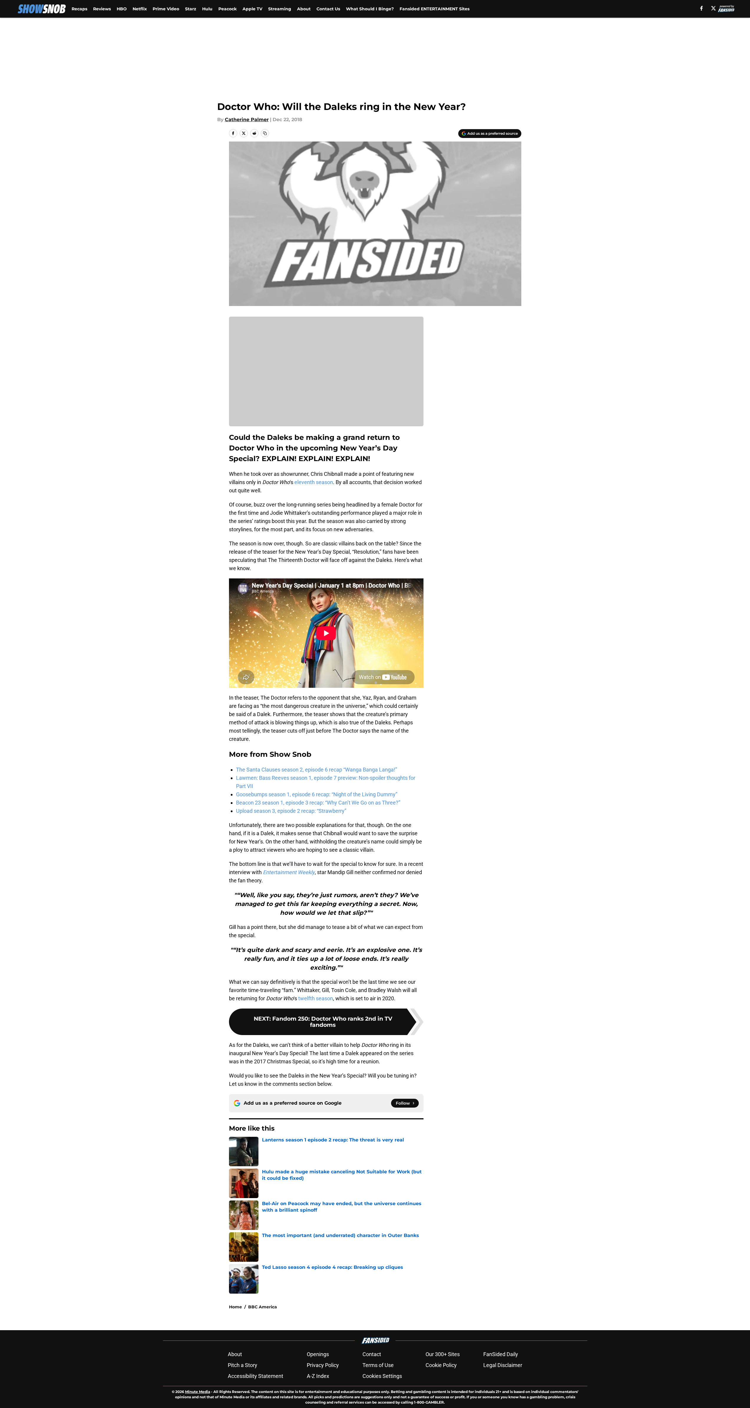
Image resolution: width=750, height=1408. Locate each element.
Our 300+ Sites (443, 1354)
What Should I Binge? (370, 8)
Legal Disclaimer (502, 1365)
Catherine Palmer (247, 119)
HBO (122, 8)
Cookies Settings (382, 1376)
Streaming (279, 8)
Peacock (227, 8)
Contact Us (328, 8)
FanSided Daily (500, 1354)
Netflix (140, 8)
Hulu (207, 8)
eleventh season (313, 482)
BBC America (262, 1307)
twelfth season (315, 998)
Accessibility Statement (255, 1376)
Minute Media (197, 1391)
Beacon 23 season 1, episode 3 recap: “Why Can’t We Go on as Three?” (318, 803)
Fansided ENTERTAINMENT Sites (434, 8)
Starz (190, 8)
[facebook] (701, 8)
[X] (713, 8)
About (304, 8)
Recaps (79, 8)
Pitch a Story (242, 1365)
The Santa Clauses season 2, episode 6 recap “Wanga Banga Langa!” (316, 769)
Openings (318, 1354)
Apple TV (252, 8)
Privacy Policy (323, 1365)
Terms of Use (378, 1365)
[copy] (265, 133)
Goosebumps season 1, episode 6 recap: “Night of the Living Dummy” (316, 794)
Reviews (102, 8)
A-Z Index (318, 1376)
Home (235, 1307)
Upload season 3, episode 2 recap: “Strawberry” (291, 811)
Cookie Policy (441, 1365)
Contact (371, 1354)
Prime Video (166, 8)
